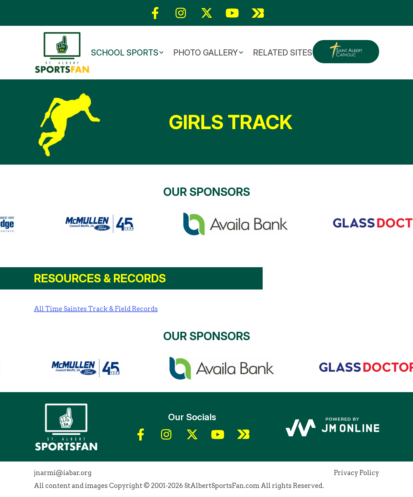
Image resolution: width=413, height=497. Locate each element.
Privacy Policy (356, 473)
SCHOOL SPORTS (124, 52)
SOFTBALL (189, 74)
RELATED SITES (282, 52)
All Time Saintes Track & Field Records (96, 309)
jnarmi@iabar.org (63, 473)
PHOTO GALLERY (205, 52)
